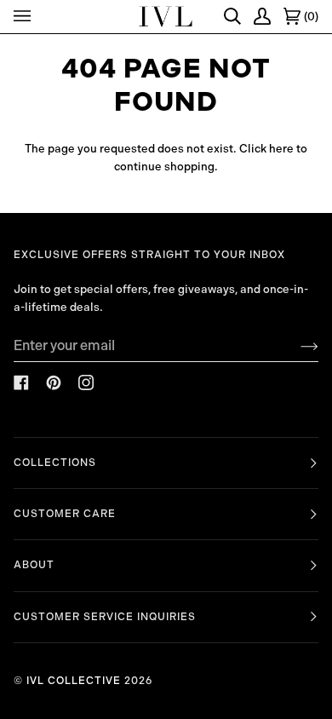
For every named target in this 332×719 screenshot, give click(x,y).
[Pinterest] (53, 382)
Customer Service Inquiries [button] (105, 617)
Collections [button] (55, 463)
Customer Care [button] (65, 514)
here (281, 148)
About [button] (34, 565)
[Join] (295, 346)
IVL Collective (73, 681)
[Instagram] (86, 382)
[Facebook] (21, 382)
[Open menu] (25, 16)
